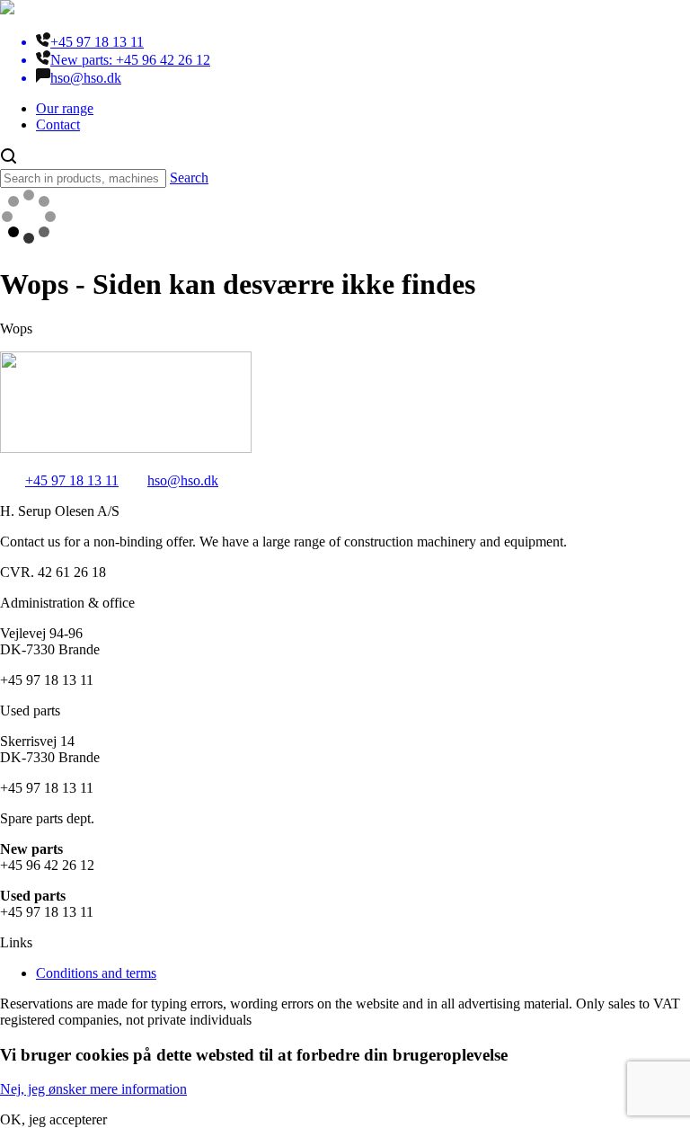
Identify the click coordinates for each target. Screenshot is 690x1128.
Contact (58, 124)
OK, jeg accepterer (53, 1119)
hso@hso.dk (182, 480)
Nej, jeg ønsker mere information (93, 1089)
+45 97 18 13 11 (72, 480)
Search (189, 177)
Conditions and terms (96, 973)
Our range (64, 108)
